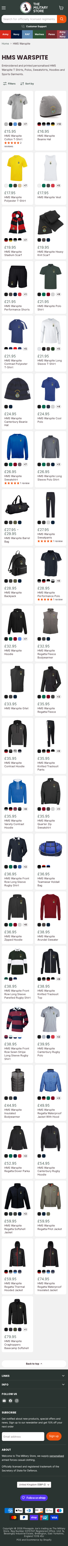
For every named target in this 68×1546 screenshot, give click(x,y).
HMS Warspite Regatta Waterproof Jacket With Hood (49, 1113)
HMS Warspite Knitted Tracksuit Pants (47, 766)
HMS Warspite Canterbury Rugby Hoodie (48, 1171)
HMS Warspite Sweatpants (46, 535)
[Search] (61, 19)
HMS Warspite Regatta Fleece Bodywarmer (46, 654)
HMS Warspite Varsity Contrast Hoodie (14, 824)
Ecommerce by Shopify (39, 1539)
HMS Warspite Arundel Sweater (47, 938)
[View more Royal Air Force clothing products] (27, 34)
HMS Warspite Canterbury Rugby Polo (48, 1052)
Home (5, 43)
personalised (57, 1455)
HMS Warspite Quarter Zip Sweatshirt (46, 824)
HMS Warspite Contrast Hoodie (14, 764)
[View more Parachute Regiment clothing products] (51, 34)
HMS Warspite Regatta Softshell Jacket (14, 1229)
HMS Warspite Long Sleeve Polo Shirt (49, 477)
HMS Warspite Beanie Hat (46, 137)
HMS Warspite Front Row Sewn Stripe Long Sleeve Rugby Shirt (16, 1053)
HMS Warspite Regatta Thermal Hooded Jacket (14, 1287)
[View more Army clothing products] (5, 34)
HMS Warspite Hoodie (13, 652)
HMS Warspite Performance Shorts (17, 307)
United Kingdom (32, 1484)
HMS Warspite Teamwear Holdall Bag (48, 882)
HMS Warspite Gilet (16, 708)
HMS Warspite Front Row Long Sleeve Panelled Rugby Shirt (17, 994)
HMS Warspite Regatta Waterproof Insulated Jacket (49, 1287)
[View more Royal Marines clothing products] (39, 34)
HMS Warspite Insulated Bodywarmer (13, 1113)
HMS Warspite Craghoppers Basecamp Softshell (16, 1344)
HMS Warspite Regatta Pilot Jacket (49, 1227)
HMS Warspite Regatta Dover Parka (17, 1169)
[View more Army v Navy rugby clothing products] (62, 34)
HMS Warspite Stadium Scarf (13, 253)
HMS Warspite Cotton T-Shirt (13, 137)
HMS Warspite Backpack (13, 594)
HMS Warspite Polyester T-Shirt (15, 199)
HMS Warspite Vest (49, 197)
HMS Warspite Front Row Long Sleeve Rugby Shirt (16, 882)
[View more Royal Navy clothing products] (16, 34)
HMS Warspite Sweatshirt (13, 477)
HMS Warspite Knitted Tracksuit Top (47, 994)
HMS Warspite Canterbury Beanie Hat (16, 422)
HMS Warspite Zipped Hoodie (13, 938)
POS (19, 1539)
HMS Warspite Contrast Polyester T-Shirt (16, 364)
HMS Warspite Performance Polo (48, 594)
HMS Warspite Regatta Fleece (46, 710)
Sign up (54, 1436)
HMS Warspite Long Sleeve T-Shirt (49, 362)
